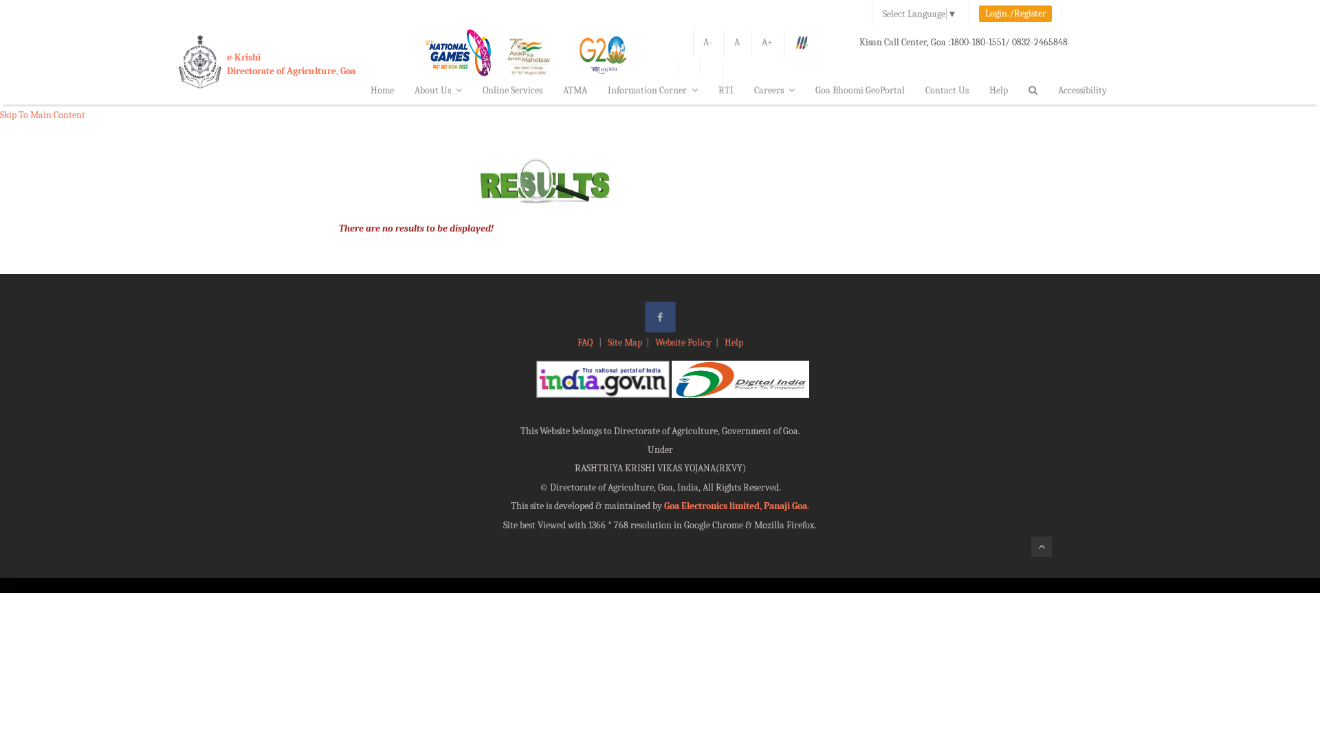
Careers (769, 90)
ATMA (575, 90)
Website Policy (683, 342)
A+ (767, 42)
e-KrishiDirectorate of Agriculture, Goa (291, 64)
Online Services (512, 90)
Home (382, 90)
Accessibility (1082, 90)
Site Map (625, 342)
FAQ (586, 342)
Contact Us (947, 90)
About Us (433, 90)
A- (707, 42)
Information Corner (647, 90)
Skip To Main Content (42, 115)
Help (998, 90)
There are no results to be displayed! (416, 228)
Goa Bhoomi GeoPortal (860, 90)
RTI (726, 90)
